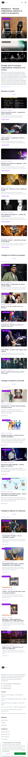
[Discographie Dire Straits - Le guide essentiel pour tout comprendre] (14, 57)
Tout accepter (20, 753)
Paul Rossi (3, 135)
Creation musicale (6, 18)
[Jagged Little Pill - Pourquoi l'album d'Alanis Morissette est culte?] (14, 46)
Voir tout (14, 94)
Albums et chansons (6, 42)
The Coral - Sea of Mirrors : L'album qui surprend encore (13, 707)
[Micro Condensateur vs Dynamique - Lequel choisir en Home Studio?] (14, 27)
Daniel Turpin (3, 110)
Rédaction (4, 717)
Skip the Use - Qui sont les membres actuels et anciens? (13, 713)
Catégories (4, 729)
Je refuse (8, 753)
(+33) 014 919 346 (7, 686)
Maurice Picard (4, 212)
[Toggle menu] (25, 2)
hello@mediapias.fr (7, 688)
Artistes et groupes (6, 53)
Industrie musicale (5, 119)
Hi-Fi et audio (4, 739)
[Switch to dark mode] (22, 2)
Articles (3, 692)
